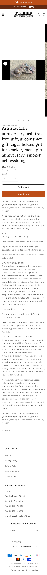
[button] (3, 14)
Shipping (5, 170)
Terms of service (17, 570)
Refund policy (21, 566)
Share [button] (7, 430)
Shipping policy (32, 570)
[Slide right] (28, 120)
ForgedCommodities (22, 563)
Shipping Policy (12, 471)
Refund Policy (11, 466)
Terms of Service (12, 477)
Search (8, 455)
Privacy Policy (11, 461)
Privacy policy (34, 566)
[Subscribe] (37, 530)
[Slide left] (18, 120)
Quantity (5, 174)
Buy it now (23, 194)
